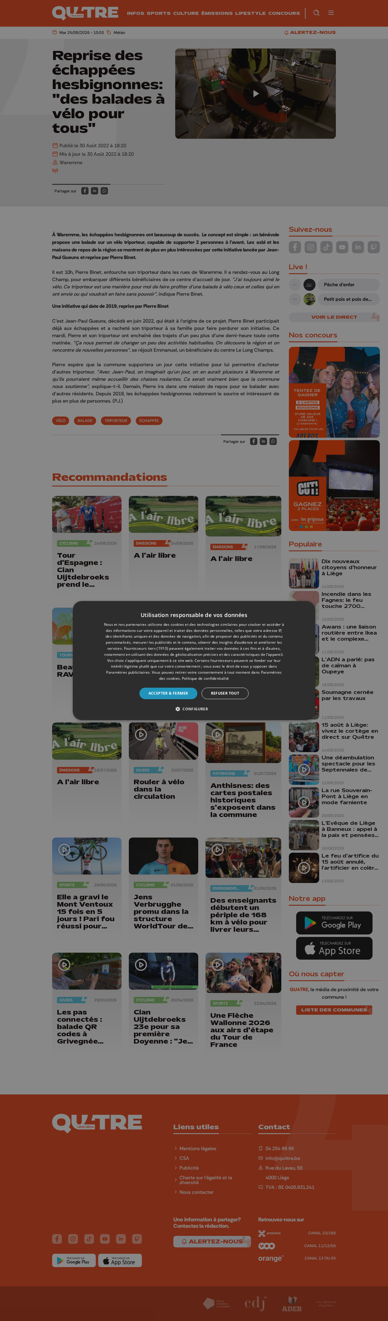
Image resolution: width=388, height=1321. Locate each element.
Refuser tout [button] (225, 693)
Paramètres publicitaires (128, 672)
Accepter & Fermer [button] (168, 693)
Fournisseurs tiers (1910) (146, 648)
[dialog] (194, 660)
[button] (194, 708)
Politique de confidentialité (205, 678)
